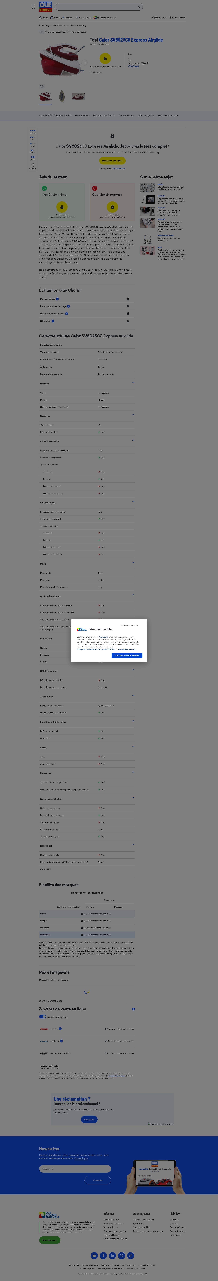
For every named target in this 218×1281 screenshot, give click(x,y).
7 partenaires (103, 637)
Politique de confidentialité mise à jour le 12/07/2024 (96, 649)
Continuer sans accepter (130, 625)
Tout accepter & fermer (127, 656)
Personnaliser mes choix (127, 649)
